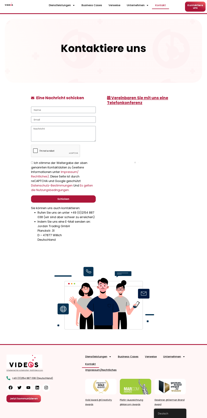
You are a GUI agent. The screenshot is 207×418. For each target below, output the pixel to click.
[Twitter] (19, 388)
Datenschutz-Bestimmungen (52, 185)
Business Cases (92, 5)
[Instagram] (46, 388)
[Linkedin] (37, 388)
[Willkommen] (9, 4)
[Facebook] (10, 388)
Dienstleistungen (60, 5)
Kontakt (160, 5)
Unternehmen (136, 5)
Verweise (114, 5)
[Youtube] (28, 388)
